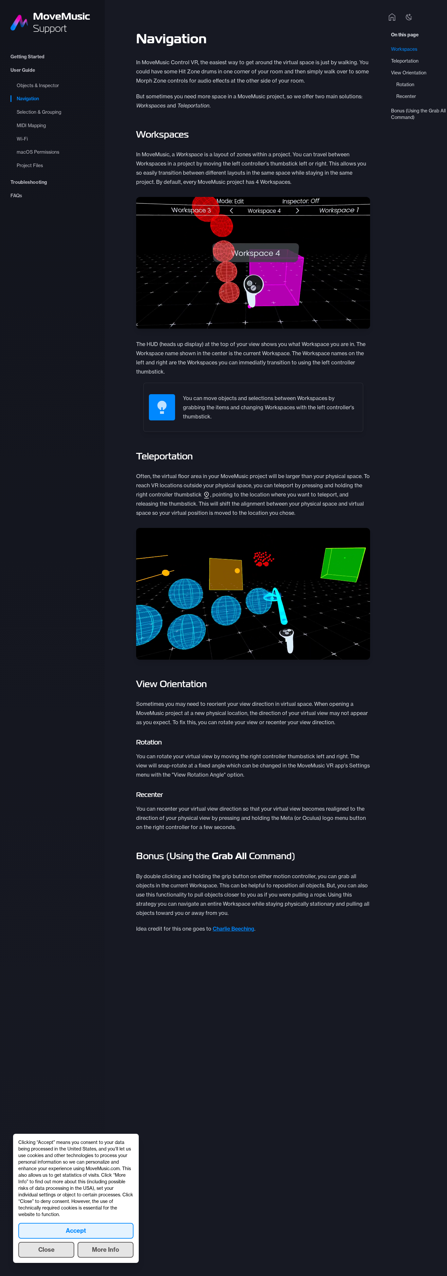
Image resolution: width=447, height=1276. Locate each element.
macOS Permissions (38, 152)
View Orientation (408, 73)
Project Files (30, 165)
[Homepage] (392, 17)
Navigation (28, 99)
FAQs (16, 196)
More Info (105, 1249)
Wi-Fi (22, 139)
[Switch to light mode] (409, 17)
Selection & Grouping (39, 112)
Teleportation (405, 61)
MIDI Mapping (31, 125)
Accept (76, 1230)
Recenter (406, 96)
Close (46, 1249)
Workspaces (404, 49)
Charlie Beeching (233, 928)
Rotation (405, 84)
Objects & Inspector (38, 85)
